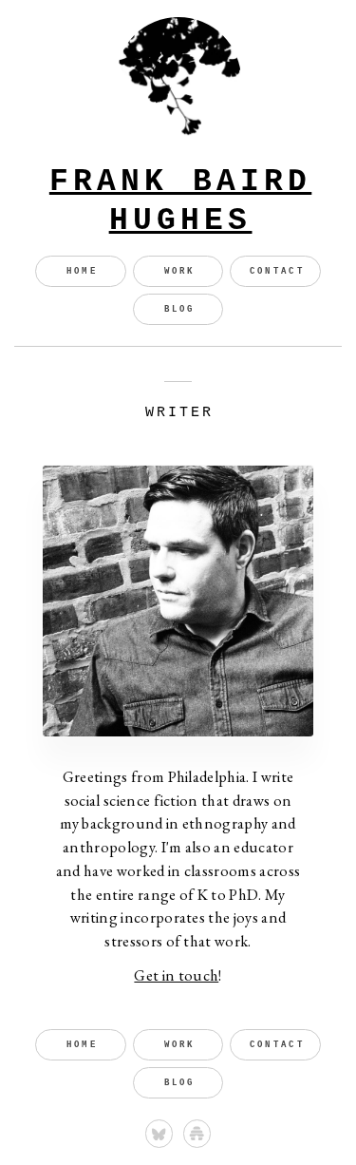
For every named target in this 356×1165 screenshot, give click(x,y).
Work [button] (180, 271)
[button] (159, 1133)
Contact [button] (277, 271)
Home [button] (82, 271)
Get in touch (176, 974)
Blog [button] (180, 309)
